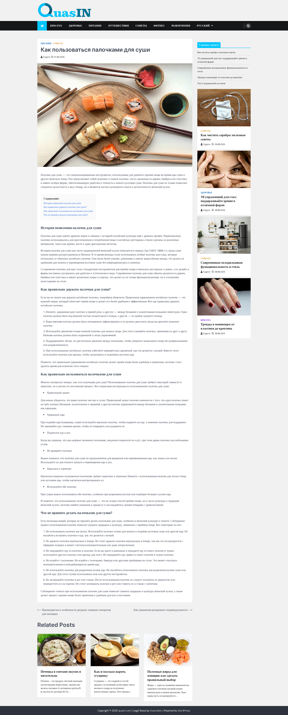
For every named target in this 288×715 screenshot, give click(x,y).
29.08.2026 (220, 144)
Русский (203, 26)
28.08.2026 (220, 210)
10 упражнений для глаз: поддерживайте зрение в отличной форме (218, 201)
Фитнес (159, 26)
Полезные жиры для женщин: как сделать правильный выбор (162, 676)
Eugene (46, 56)
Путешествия (118, 26)
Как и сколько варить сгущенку (110, 674)
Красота (56, 26)
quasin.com (124, 710)
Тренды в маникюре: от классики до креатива (219, 77)
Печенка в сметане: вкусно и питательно (61, 674)
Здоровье (75, 26)
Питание (95, 26)
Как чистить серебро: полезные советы (216, 52)
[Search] (248, 25)
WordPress (184, 710)
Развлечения (181, 26)
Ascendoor (156, 710)
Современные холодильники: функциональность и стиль (222, 265)
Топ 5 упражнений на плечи (211, 83)
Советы (141, 26)
